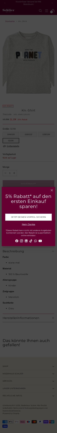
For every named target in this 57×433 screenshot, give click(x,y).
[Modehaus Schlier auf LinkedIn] (26, 241)
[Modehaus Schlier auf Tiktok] (31, 241)
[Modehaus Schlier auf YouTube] (40, 241)
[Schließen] (52, 190)
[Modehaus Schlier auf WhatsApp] (35, 241)
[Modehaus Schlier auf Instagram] (21, 241)
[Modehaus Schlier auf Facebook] (17, 241)
